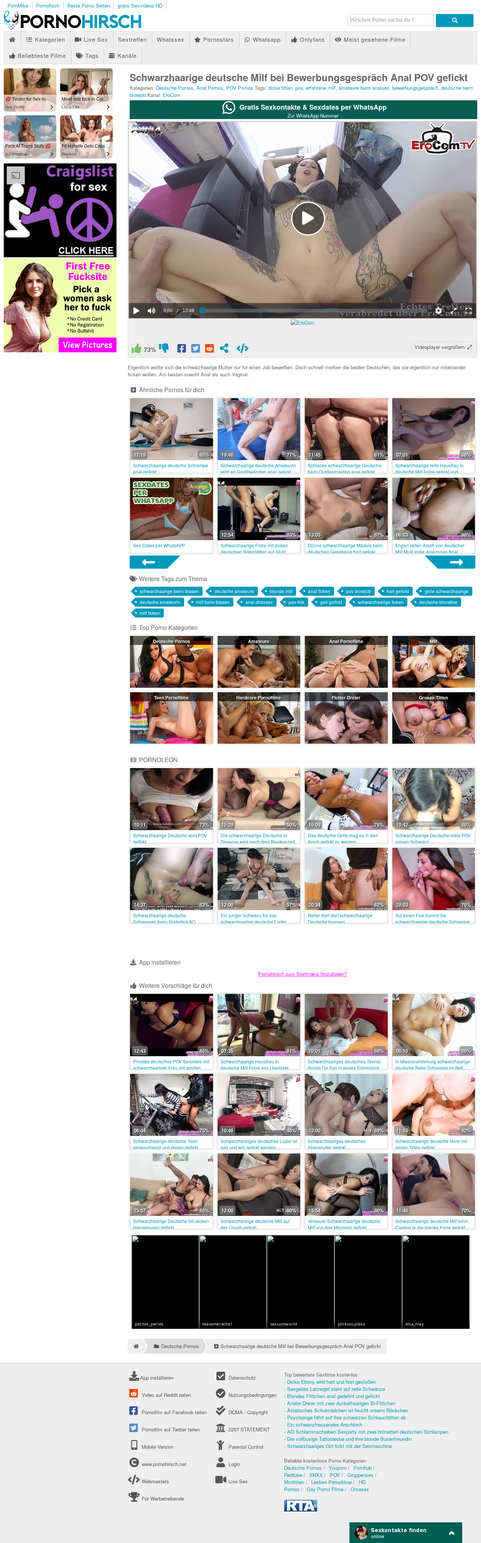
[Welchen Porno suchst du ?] (454, 20)
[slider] (164, 287)
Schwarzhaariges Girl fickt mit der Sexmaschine (339, 1445)
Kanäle (126, 55)
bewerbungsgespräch (415, 87)
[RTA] (300, 1509)
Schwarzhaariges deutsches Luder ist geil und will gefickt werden (259, 1144)
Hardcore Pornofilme (258, 697)
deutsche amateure (234, 591)
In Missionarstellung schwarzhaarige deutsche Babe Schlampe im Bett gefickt (432, 1067)
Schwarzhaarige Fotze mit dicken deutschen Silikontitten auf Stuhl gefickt (254, 551)
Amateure (258, 641)
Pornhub (363, 1467)
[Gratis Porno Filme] (86, 27)
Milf (433, 641)
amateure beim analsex (364, 87)
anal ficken (319, 591)
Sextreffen (132, 39)
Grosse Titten (433, 697)
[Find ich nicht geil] (163, 349)
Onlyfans (311, 39)
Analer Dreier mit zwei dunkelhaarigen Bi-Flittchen (341, 1403)
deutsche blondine (438, 602)
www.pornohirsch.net (164, 1464)
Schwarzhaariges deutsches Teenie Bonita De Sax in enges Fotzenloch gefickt (344, 1067)
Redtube (293, 1474)
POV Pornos (239, 87)
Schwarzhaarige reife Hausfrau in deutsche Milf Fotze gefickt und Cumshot (429, 471)
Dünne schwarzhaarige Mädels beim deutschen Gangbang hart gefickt (345, 548)
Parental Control (245, 1446)
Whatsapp (266, 39)
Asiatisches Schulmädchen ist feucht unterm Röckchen (347, 1410)
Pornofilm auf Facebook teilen (173, 1412)
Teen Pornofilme (171, 697)
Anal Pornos (210, 87)
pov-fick (296, 602)
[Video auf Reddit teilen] (210, 349)
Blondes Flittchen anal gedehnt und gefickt (333, 1396)
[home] (135, 1346)
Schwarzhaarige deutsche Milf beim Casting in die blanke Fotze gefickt (431, 1224)
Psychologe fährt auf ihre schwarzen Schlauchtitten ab (346, 1417)
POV (335, 1474)
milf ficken (150, 613)
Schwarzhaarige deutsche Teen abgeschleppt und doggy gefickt (165, 1144)
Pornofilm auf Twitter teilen (170, 1429)
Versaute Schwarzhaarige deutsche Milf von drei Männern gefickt (344, 1224)
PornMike (18, 5)
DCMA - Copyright (247, 1412)
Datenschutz (241, 1377)
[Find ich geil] (136, 349)
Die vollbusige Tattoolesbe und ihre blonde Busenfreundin (349, 1438)
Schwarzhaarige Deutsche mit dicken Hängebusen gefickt (171, 1224)
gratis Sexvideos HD (140, 5)
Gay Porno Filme (325, 1489)
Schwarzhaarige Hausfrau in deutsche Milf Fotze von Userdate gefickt (255, 1067)
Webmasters (154, 1481)
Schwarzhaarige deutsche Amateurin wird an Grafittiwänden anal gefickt (258, 468)
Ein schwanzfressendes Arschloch (324, 1424)
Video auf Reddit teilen (165, 1394)
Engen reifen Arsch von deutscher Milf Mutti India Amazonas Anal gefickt (429, 551)
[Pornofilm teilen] (224, 349)
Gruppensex (360, 1474)
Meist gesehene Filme (373, 39)
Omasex (360, 1489)
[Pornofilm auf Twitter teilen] (196, 349)
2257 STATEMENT (248, 1429)
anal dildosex (259, 602)
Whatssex (171, 39)
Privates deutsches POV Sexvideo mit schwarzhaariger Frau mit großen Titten (171, 1067)
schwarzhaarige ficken (381, 602)
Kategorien (49, 39)
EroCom (171, 94)
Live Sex (95, 39)
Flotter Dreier (346, 697)
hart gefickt (398, 591)
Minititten (294, 1482)
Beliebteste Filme (41, 55)
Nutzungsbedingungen (251, 1394)
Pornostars (217, 39)
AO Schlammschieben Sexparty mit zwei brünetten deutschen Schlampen (367, 1431)
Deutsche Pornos (175, 87)
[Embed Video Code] (242, 349)
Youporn (337, 1467)
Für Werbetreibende (162, 1498)
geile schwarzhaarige (447, 591)
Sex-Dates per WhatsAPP (159, 545)
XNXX (316, 1474)
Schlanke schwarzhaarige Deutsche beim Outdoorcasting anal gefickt (344, 468)
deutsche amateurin (160, 602)
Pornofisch (47, 5)
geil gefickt (331, 602)
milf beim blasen (213, 602)
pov (299, 87)
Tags (91, 55)
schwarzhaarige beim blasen (169, 591)
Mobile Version (157, 1446)
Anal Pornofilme (346, 641)
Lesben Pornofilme (331, 1482)
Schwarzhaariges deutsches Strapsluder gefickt (337, 1144)
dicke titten (280, 87)
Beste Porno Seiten (88, 5)
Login (233, 1464)
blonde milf (281, 591)
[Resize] (453, 310)
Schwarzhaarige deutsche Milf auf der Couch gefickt (255, 1224)
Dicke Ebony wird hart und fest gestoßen (331, 1381)
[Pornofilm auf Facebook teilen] (182, 349)
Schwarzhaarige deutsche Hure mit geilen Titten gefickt (431, 1144)
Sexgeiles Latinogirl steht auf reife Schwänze (336, 1388)
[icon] (12, 40)
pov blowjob (358, 591)
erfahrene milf (321, 87)
